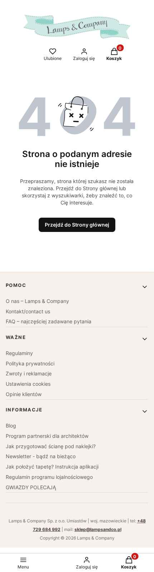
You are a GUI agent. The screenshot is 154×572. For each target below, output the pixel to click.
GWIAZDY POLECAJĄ (31, 487)
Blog (11, 425)
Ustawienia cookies (28, 384)
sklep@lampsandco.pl (97, 529)
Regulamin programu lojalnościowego (49, 477)
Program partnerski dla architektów (47, 436)
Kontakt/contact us (28, 311)
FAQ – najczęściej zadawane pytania (48, 321)
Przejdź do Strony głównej (77, 225)
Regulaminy (19, 353)
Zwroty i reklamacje (29, 373)
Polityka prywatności (30, 363)
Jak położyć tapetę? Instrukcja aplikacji (52, 467)
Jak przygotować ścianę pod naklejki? (51, 446)
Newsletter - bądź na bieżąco (41, 456)
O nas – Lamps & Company (37, 301)
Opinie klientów (24, 394)
